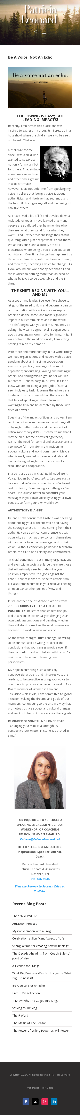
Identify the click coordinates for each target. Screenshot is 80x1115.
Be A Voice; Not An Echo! (29, 985)
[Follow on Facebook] (26, 1101)
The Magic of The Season (29, 1023)
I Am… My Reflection (26, 993)
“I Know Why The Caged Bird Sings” (35, 1001)
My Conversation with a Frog (31, 931)
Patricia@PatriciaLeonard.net (40, 839)
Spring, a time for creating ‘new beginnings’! (41, 946)
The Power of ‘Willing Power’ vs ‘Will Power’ (40, 1030)
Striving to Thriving (24, 1008)
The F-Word (20, 1015)
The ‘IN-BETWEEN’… (25, 916)
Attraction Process (24, 923)
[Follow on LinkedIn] (54, 1101)
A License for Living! (25, 966)
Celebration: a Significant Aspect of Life (38, 938)
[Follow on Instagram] (44, 1101)
